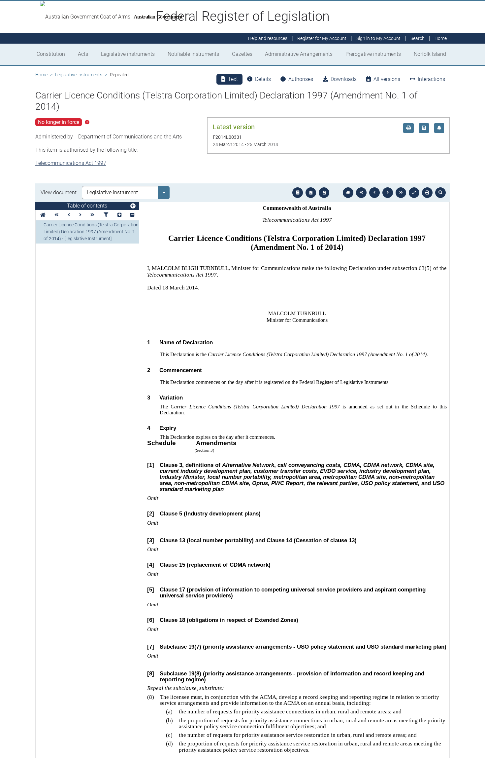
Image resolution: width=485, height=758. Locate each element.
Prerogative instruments (373, 54)
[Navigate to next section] (387, 192)
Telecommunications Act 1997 (70, 163)
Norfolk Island (430, 54)
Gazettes (242, 54)
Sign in (378, 38)
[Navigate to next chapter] (401, 192)
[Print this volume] (427, 192)
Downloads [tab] (344, 79)
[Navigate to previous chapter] (361, 192)
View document (59, 192)
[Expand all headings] (119, 215)
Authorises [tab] (300, 79)
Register (321, 38)
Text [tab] (233, 79)
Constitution (51, 54)
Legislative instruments (128, 54)
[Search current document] (440, 192)
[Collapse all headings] (132, 215)
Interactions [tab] (431, 79)
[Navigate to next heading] (80, 215)
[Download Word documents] (324, 192)
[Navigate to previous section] (374, 192)
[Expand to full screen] (414, 192)
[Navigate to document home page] (42, 215)
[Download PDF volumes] (311, 192)
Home (41, 74)
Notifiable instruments (193, 54)
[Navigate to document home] (348, 192)
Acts (83, 54)
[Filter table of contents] (106, 215)
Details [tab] (263, 79)
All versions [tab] (386, 79)
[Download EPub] (297, 192)
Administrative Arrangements (299, 54)
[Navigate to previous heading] (69, 215)
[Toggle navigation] (133, 206)
